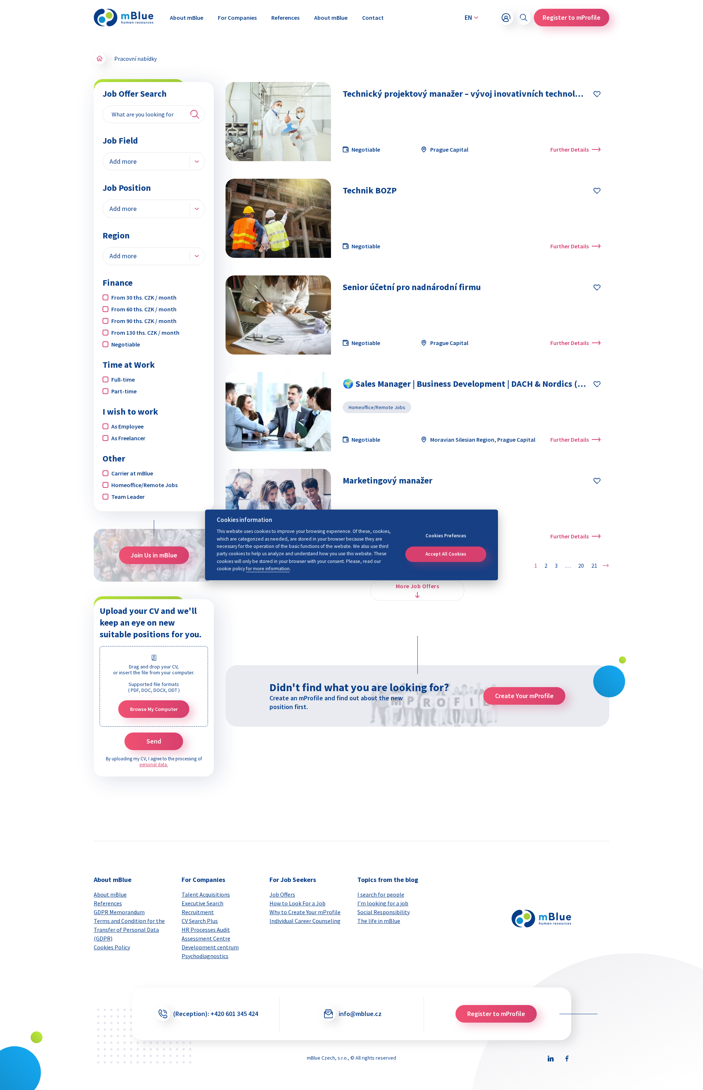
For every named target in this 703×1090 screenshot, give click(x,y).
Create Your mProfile (524, 696)
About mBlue (186, 17)
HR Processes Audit (206, 929)
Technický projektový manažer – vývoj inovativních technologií (466, 93)
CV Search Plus (200, 920)
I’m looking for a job (382, 903)
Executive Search (202, 903)
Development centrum (210, 947)
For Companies (237, 17)
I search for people (380, 894)
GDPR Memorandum (119, 912)
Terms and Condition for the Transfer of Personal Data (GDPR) (129, 929)
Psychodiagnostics (205, 956)
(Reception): (215, 1013)
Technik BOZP (370, 190)
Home (99, 58)
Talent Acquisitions (206, 894)
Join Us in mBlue (154, 555)
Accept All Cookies (445, 554)
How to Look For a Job (297, 903)
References (285, 17)
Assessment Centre (206, 938)
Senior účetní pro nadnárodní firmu (412, 287)
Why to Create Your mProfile (305, 912)
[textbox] (123, 161)
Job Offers (282, 894)
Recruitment (198, 912)
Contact (373, 17)
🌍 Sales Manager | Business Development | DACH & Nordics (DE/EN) (474, 383)
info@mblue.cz (360, 1013)
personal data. (154, 764)
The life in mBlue (378, 920)
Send (153, 741)
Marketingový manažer (387, 480)
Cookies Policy (112, 947)
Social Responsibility (383, 912)
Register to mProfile (571, 17)
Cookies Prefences (445, 536)
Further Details (569, 149)
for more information (268, 569)
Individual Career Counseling (305, 920)
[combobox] (154, 161)
